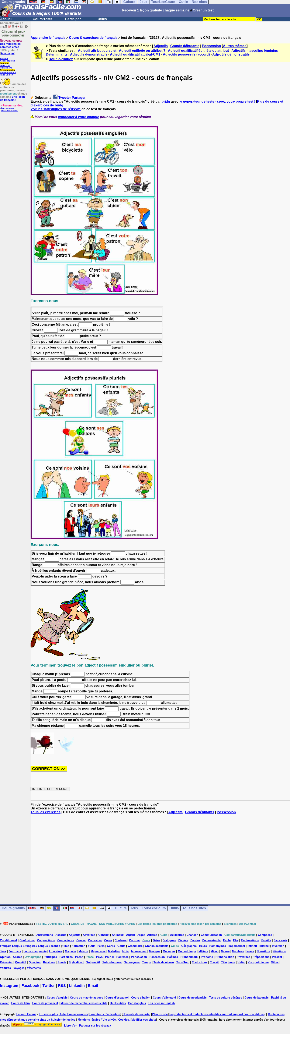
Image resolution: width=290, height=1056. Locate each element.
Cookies (123, 1019)
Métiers (203, 951)
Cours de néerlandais (193, 997)
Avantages (7, 53)
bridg (166, 101)
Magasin (70, 951)
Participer (73, 19)
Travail (214, 962)
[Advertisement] (160, 855)
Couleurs (121, 940)
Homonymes (217, 945)
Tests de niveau (163, 962)
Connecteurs (65, 940)
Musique (154, 951)
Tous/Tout (182, 962)
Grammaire (135, 945)
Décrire (195, 940)
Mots (125, 951)
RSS (62, 985)
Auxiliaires (177, 934)
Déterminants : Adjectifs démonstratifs (76, 54)
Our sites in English (161, 1003)
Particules (66, 956)
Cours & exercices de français (93, 37)
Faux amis (280, 940)
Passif (79, 956)
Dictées (183, 940)
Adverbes (89, 934)
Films (65, 945)
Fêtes (100, 945)
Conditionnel (8, 940)
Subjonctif (93, 962)
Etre (235, 940)
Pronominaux (189, 956)
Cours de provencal (45, 1003)
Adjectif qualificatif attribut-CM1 (135, 54)
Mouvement (138, 951)
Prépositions (261, 956)
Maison (83, 951)
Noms (250, 951)
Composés (265, 934)
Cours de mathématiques (86, 997)
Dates (156, 940)
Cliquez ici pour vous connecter (13, 33)
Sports (62, 962)
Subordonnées (112, 962)
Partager (79, 97)
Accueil (6, 19)
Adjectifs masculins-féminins (254, 50)
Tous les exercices (46, 812)
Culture (121, 908)
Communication (211, 934)
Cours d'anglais (57, 997)
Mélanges (169, 951)
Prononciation (224, 956)
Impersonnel (236, 945)
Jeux (134, 908)
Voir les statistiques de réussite (56, 109)
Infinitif (252, 945)
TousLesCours (154, 908)
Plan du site (6, 68)
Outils (174, 908)
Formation (78, 945)
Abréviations (44, 934)
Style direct (76, 962)
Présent (277, 956)
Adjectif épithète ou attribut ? (142, 50)
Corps (108, 940)
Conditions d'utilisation (104, 1014)
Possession (211, 46)
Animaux (118, 934)
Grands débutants (184, 46)
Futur (91, 945)
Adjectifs (160, 46)
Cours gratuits (13, 908)
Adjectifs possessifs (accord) (186, 54)
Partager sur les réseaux (95, 1025)
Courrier (134, 940)
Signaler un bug (8, 72)
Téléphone (228, 962)
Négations (279, 951)
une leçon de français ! (12, 98)
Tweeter (64, 97)
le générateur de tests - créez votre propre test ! (217, 101)
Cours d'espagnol (117, 997)
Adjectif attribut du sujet (97, 50)
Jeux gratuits (7, 108)
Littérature (55, 951)
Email (93, 985)
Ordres (17, 956)
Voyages (18, 968)
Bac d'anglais (137, 1003)
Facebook (30, 985)
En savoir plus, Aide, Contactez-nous (63, 1014)
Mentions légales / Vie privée (97, 1019)
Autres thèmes (234, 46)
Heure (203, 945)
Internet (264, 945)
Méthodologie (187, 951)
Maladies (114, 951)
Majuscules (98, 951)
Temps (146, 962)
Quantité (20, 962)
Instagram (9, 985)
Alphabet (103, 934)
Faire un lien (6, 75)
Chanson (192, 934)
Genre (111, 945)
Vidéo (241, 962)
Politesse (122, 956)
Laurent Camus (26, 1014)
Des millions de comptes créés (11, 44)
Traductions (199, 962)
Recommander (7, 70)
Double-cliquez (61, 59)
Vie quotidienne (258, 962)
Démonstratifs (211, 940)
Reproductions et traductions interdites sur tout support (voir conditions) (217, 1014)
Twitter (48, 985)
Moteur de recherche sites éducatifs (84, 1003)
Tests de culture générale (225, 997)
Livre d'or (5, 65)
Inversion (278, 945)
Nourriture (263, 951)
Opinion (5, 956)
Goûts (121, 945)
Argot (141, 934)
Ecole (227, 940)
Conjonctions (46, 940)
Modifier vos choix (143, 1019)
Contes (81, 940)
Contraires (95, 940)
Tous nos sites (194, 908)
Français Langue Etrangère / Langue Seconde (30, 945)
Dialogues (169, 940)
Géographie (189, 945)
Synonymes (132, 962)
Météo (214, 951)
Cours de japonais (257, 997)
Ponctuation (139, 956)
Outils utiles (118, 1003)
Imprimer (4, 63)
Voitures (5, 968)
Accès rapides (7, 61)
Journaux (15, 951)
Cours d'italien (140, 997)
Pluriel (109, 956)
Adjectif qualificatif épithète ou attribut (198, 50)
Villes (275, 962)
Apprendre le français (48, 37)
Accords (60, 934)
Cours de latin (20, 1003)
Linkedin (77, 985)
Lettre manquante (35, 951)
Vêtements (34, 968)
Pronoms (207, 956)
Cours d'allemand (164, 997)
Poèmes (172, 956)
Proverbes (243, 956)
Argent (130, 934)
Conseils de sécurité (136, 1014)
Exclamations (250, 940)
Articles (152, 934)
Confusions (27, 940)
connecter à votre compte (78, 117)
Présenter (6, 962)
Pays (99, 956)
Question (35, 962)
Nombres (238, 951)
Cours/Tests (42, 19)
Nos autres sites (9, 110)
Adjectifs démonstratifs (231, 54)
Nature (225, 951)
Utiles (102, 19)
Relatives (49, 962)
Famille (266, 940)
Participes (50, 956)
